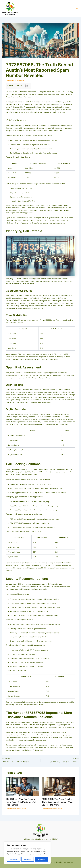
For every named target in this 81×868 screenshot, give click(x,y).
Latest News (10, 80)
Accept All (41, 859)
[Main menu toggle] (76, 8)
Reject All (27, 859)
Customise (14, 859)
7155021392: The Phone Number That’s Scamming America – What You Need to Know (57, 802)
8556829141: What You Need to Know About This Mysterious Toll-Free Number (21, 802)
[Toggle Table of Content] (26, 86)
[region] (27, 853)
